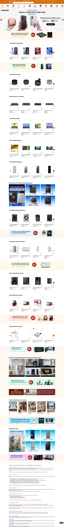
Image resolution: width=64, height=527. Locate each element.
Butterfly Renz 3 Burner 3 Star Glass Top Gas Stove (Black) (37, 110)
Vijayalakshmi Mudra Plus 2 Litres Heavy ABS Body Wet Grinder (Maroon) (26, 309)
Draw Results (40, 0)
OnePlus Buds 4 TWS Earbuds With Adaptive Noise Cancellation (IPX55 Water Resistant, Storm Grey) (25, 88)
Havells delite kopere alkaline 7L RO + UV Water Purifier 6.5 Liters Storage (38, 287)
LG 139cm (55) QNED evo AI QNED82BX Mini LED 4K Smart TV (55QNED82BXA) (26, 154)
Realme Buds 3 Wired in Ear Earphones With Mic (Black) (14, 340)
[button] (47, 2)
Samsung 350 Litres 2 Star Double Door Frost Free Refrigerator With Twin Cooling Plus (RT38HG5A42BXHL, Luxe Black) (37, 176)
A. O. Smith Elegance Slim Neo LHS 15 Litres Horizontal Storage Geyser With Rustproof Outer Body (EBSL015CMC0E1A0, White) (25, 255)
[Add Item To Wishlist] (19, 45)
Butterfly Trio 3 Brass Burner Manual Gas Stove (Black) (14, 110)
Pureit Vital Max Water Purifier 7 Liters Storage (25, 287)
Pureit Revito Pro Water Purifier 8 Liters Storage (49, 287)
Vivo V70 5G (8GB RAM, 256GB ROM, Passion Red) (37, 57)
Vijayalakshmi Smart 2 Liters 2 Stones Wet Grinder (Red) (14, 309)
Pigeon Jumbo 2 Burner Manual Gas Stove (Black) (48, 110)
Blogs (47, 0)
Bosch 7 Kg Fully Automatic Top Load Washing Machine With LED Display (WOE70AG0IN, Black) (37, 224)
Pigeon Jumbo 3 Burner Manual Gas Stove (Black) (25, 110)
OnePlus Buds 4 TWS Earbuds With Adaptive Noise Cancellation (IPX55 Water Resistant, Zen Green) (48, 88)
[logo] (10, 3)
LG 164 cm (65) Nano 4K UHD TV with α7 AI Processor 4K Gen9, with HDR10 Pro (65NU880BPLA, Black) (14, 154)
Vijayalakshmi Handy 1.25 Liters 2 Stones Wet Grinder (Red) (49, 309)
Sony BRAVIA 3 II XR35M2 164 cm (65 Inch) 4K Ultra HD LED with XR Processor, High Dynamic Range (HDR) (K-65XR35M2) (49, 154)
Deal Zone (37, 0)
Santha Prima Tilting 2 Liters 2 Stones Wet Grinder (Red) (37, 309)
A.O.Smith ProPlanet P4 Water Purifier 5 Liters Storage (14, 287)
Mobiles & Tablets (11, 519)
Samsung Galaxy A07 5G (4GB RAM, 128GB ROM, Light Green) (25, 57)
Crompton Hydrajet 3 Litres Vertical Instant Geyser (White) (37, 255)
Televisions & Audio (11, 522)
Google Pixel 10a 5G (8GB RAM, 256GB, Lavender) (49, 57)
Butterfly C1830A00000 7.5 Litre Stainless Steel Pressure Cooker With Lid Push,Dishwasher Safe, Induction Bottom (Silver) (49, 340)
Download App (53, 0)
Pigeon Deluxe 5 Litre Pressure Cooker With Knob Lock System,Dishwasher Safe (38, 340)
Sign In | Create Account (51, 2)
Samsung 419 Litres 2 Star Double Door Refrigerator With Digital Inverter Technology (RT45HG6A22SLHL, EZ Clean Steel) (26, 176)
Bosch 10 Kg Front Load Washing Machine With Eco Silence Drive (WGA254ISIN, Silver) (25, 224)
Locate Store (44, 0)
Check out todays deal (26, 0)
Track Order (50, 0)
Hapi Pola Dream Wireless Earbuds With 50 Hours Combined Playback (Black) (37, 88)
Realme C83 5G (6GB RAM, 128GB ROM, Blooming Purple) (14, 57)
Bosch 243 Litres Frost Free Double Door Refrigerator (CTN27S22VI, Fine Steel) (14, 176)
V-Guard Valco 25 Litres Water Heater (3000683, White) (48, 255)
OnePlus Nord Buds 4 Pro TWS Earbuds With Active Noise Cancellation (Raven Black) (14, 88)
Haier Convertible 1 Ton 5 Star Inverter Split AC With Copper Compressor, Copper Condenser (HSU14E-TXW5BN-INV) (26, 340)
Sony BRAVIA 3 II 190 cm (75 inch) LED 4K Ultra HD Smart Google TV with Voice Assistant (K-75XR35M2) (38, 154)
